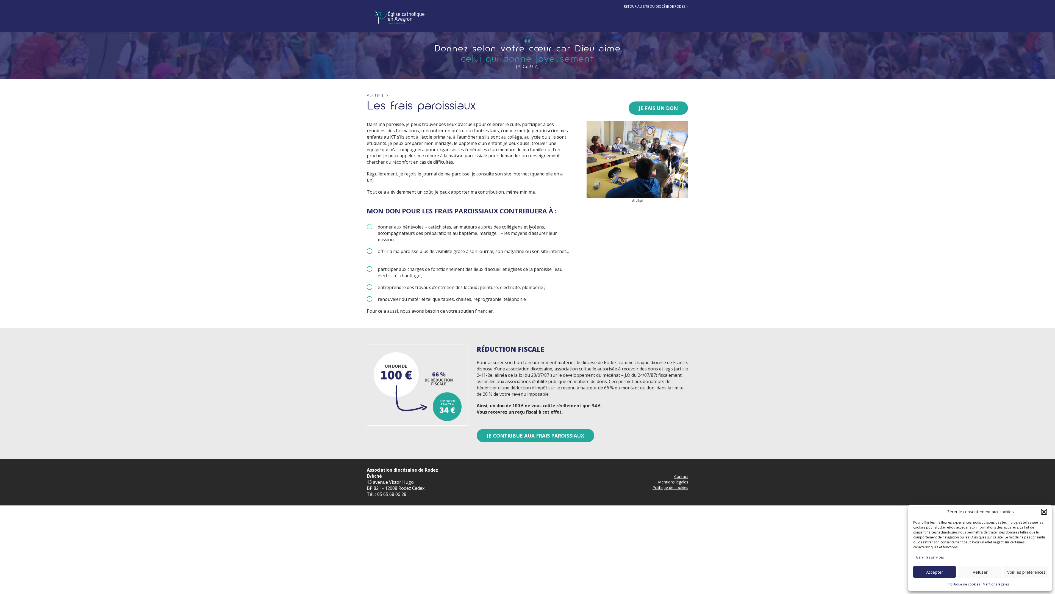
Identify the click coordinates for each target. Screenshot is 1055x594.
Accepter (934, 572)
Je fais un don (658, 108)
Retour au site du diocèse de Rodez (654, 6)
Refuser (980, 572)
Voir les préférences (1026, 572)
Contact (681, 476)
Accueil (375, 95)
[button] (1044, 512)
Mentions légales (996, 584)
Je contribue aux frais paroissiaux (535, 435)
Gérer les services (930, 557)
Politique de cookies (964, 584)
